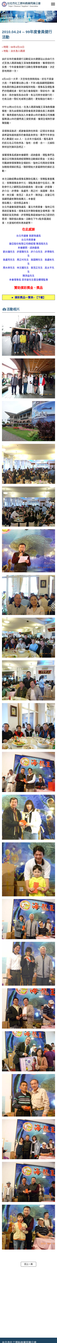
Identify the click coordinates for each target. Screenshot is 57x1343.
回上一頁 (28, 1264)
